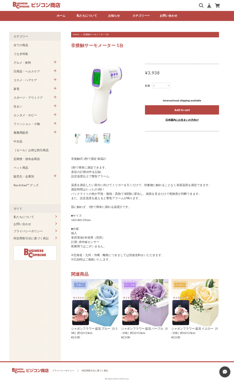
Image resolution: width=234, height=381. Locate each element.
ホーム (61, 15)
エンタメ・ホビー (25, 115)
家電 (16, 88)
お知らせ (114, 15)
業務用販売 (21, 132)
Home (76, 34)
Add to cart (182, 110)
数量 (147, 85)
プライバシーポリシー (28, 231)
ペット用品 (21, 167)
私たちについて (87, 15)
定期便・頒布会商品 (27, 158)
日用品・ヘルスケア (27, 71)
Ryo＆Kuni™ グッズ (26, 185)
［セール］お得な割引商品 (31, 150)
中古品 (18, 141)
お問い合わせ (168, 15)
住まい (18, 106)
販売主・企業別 (24, 176)
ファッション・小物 (27, 123)
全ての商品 (21, 45)
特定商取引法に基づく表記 (31, 238)
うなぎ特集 (21, 53)
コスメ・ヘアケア (25, 80)
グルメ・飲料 (22, 62)
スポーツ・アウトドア (28, 97)
